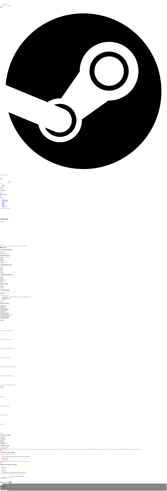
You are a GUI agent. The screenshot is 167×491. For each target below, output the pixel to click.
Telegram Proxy (4, 477)
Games (3, 4)
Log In (7, 174)
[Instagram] (1, 483)
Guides (5, 4)
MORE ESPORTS (4, 201)
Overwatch (3, 206)
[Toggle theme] (1, 7)
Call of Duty (4, 203)
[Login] (1, 196)
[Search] (9, 183)
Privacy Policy (11, 476)
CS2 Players (2, 221)
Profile (2, 194)
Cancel (1, 490)
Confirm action (5, 490)
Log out (6, 194)
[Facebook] (8, 483)
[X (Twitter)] (10, 483)
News (7, 4)
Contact (1, 477)
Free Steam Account (3, 187)
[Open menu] (2, 179)
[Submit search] (9, 6)
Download (1, 301)
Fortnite (3, 204)
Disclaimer (17, 476)
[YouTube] (4, 483)
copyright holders (21, 476)
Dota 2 (3, 205)
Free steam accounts (5, 199)
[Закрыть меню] (9, 181)
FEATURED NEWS (5, 200)
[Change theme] (1, 179)
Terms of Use (14, 476)
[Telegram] (6, 483)
